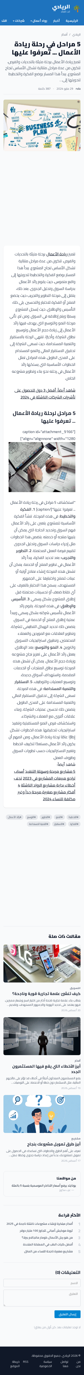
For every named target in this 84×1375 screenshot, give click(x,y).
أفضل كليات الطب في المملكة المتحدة (48, 1244)
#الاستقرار (59, 823)
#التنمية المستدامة (38, 823)
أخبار (56, 20)
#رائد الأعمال (14, 817)
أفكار (64, 34)
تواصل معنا (64, 1363)
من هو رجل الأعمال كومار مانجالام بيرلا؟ (47, 1238)
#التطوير (46, 817)
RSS (25, 1361)
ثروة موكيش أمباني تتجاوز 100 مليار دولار (46, 1231)
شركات (19, 20)
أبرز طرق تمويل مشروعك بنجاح (54, 1144)
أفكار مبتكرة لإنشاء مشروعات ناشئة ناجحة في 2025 (39, 1224)
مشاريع (76, 1138)
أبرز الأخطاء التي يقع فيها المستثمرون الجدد (46, 1069)
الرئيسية (72, 20)
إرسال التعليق (67, 1314)
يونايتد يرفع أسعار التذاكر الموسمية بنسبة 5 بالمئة (44, 1185)
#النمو (59, 817)
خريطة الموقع (15, 1363)
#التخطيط (73, 817)
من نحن (78, 1363)
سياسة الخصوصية (45, 1363)
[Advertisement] (42, 198)
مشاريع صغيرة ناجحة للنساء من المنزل (48, 1251)
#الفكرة (74, 823)
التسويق (75, 987)
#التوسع (31, 817)
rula (78, 88)
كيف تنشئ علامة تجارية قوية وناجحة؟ (46, 993)
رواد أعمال (39, 20)
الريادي (76, 34)
